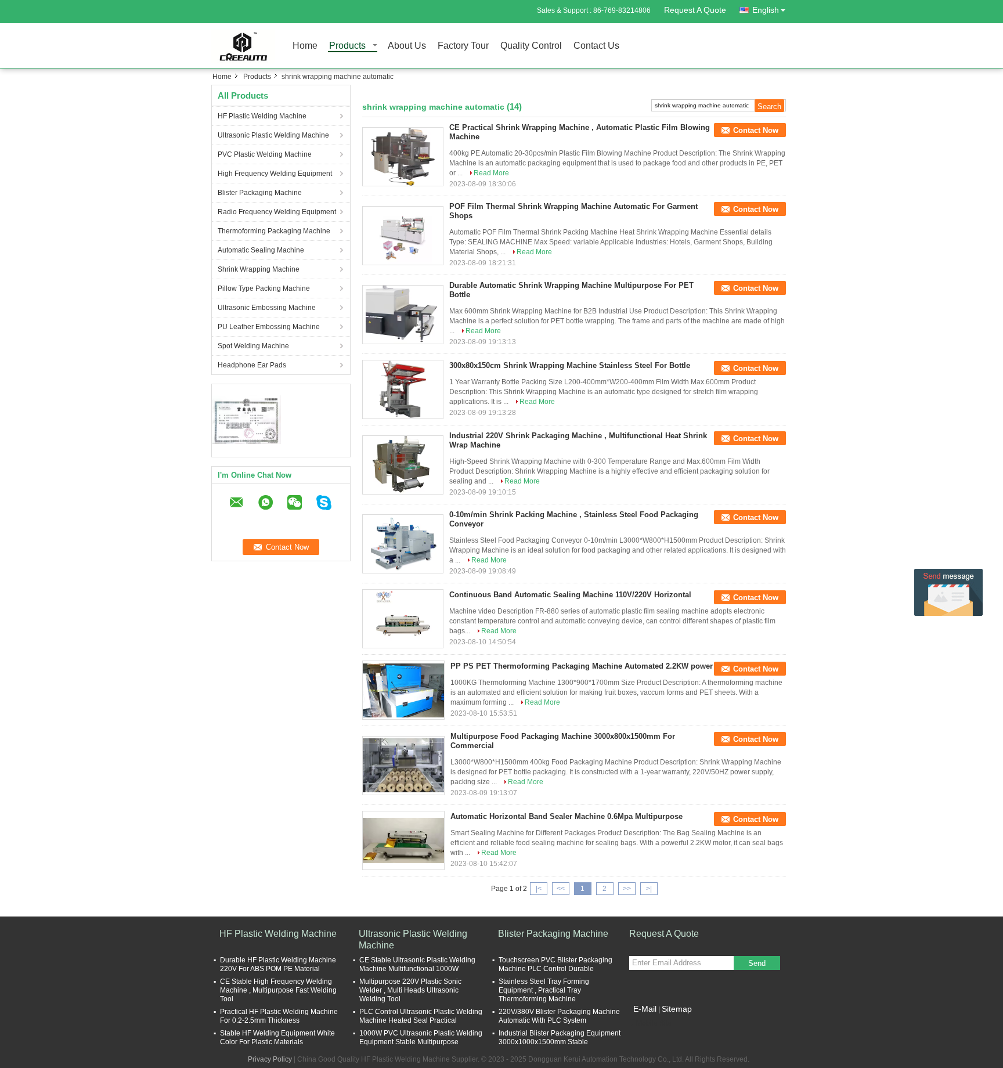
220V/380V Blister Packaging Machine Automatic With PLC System (559, 1016)
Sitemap (677, 1008)
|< (539, 889)
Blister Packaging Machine (260, 193)
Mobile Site (654, 1023)
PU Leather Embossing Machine (269, 327)
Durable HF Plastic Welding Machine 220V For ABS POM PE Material (278, 964)
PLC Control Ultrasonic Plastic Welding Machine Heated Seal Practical (420, 1016)
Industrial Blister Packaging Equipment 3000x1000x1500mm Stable (559, 1037)
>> (627, 889)
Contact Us (596, 46)
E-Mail (644, 1008)
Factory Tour (463, 46)
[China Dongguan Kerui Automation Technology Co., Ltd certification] (246, 419)
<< (561, 889)
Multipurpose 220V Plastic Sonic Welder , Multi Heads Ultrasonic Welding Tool (410, 990)
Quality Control (531, 46)
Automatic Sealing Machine (261, 250)
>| (649, 889)
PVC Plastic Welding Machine (265, 154)
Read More (491, 173)
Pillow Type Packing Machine (264, 288)
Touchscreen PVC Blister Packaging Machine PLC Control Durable (555, 964)
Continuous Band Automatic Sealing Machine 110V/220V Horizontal (570, 594)
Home (305, 46)
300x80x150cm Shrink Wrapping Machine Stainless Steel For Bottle (569, 365)
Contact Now (755, 130)
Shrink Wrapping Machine (259, 269)
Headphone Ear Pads (252, 365)
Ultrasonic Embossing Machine (267, 308)
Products (347, 46)
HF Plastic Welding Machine (262, 116)
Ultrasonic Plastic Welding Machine (273, 135)
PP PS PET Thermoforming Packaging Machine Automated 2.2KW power (581, 666)
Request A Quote (695, 10)
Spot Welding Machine (253, 346)
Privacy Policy (270, 1059)
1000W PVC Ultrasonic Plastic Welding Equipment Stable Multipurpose (420, 1037)
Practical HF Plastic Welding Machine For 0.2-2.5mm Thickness (279, 1016)
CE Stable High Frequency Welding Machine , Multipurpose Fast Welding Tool (278, 990)
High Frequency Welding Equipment (275, 173)
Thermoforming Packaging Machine (274, 231)
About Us (407, 46)
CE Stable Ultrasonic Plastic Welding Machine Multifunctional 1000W (417, 964)
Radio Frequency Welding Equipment (277, 212)
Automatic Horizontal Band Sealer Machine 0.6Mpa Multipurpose (566, 816)
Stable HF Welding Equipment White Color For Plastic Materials (277, 1037)
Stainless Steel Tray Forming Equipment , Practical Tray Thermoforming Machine (544, 990)
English (765, 10)
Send (757, 963)
